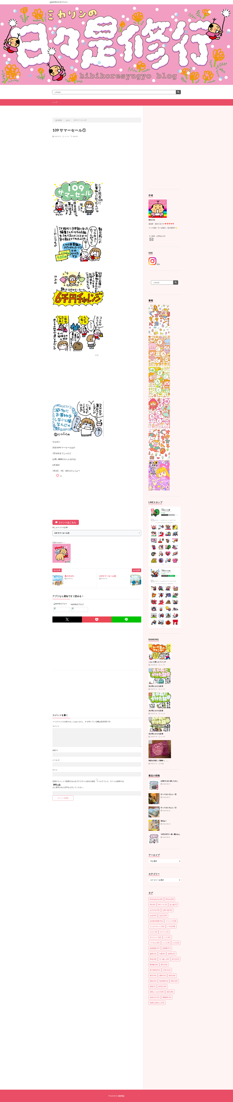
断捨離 (154, 965)
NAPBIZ (121, 1096)
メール (56, 760)
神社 (174, 981)
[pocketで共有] (97, 619)
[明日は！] (154, 825)
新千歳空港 (155, 970)
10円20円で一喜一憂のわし (170, 834)
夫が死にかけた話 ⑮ (156, 711)
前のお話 (69, 109)
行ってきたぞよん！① (168, 808)
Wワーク (162, 905)
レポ (176, 943)
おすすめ (154, 910)
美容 (170, 992)
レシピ (166, 943)
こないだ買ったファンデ (157, 662)
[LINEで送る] (126, 619)
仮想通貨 (154, 948)
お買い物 (167, 910)
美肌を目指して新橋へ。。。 (159, 760)
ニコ (167, 937)
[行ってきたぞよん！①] (154, 811)
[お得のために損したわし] (154, 785)
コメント (55, 726)
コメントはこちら (67, 522)
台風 (162, 954)
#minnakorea (156, 899)
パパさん (154, 943)
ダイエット (155, 937)
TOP (98, 109)
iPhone (170, 899)
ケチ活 (171, 926)
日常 (167, 970)
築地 (152, 986)
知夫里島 (163, 981)
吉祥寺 (171, 954)
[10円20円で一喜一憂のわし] (154, 838)
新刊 (164, 965)
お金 (153, 915)
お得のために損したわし (169, 781)
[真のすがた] (57, 580)
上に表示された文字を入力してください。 (68, 787)
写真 (162, 763)
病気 (172, 975)
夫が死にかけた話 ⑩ (156, 734)
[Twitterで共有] (67, 619)
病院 (153, 981)
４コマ (67, 136)
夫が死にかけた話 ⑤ (156, 686)
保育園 (166, 948)
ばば (163, 915)
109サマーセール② (107, 576)
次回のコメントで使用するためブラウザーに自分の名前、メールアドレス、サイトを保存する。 (88, 781)
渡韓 (162, 975)
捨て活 (175, 959)
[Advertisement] (96, 157)
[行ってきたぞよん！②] (154, 798)
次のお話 (126, 109)
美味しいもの (157, 992)
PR (152, 905)
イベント (171, 921)
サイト (55, 770)
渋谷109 (75, 136)
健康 (153, 954)
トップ (54, 102)
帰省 (153, 959)
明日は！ (164, 821)
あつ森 (173, 905)
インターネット (157, 926)
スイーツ (164, 932)
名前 (55, 750)
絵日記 (162, 986)
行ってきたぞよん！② (168, 794)
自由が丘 (154, 997)
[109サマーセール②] (135, 580)
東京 (153, 975)
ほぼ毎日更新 (156, 921)
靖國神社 (166, 997)
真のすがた (69, 576)
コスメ (153, 932)
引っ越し (164, 959)
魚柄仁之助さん (157, 1003)
